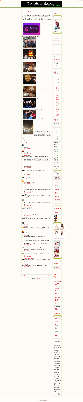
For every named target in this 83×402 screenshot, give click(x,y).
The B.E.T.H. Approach (57, 193)
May (56, 86)
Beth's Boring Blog (58, 281)
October (57, 79)
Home (23, 7)
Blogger (46, 400)
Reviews (40, 7)
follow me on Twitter (58, 178)
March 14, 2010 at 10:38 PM (27, 266)
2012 (56, 72)
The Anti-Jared (57, 196)
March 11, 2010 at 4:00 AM (27, 220)
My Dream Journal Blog (57, 60)
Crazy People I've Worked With (57, 313)
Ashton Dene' (26, 169)
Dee (24, 194)
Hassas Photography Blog (57, 330)
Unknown (25, 226)
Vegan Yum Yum (56, 40)
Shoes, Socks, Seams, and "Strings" (57, 300)
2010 (56, 74)
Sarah (25, 217)
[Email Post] (31, 140)
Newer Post (24, 275)
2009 (56, 119)
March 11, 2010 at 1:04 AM (27, 215)
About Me (27, 7)
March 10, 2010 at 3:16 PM (27, 178)
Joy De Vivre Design (57, 279)
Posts (56, 65)
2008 (56, 120)
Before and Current (54, 7)
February (57, 116)
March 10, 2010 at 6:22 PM (27, 192)
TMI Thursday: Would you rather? (57, 110)
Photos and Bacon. (57, 113)
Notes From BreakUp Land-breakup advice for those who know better (58, 289)
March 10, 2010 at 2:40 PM (27, 167)
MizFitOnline (57, 189)
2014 (56, 71)
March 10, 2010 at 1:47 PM (27, 148)
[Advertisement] (37, 272)
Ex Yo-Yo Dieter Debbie (27, 207)
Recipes (37, 7)
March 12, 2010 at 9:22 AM (27, 256)
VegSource (55, 35)
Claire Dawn (25, 235)
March (57, 88)
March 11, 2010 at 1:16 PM (27, 224)
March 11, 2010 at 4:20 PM (27, 233)
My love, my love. (57, 115)
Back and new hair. (57, 90)
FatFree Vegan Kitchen (57, 41)
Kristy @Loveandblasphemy (28, 221)
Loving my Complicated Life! (28, 258)
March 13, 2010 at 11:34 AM (27, 262)
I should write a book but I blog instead (57, 297)
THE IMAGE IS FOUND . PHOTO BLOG (57, 336)
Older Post (49, 275)
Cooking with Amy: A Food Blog (58, 209)
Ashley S (25, 264)
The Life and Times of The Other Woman (58, 293)
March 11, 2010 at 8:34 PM (27, 244)
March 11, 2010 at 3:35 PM (27, 229)
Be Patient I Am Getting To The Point (57, 284)
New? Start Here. (32, 7)
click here (37, 21)
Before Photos (49, 7)
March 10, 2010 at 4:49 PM (27, 183)
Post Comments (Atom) (38, 278)
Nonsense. (57, 97)
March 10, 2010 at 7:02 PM (27, 197)
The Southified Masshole (57, 309)
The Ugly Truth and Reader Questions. (57, 102)
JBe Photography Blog (57, 59)
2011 (56, 73)
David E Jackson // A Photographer (57, 333)
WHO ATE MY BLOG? (57, 183)
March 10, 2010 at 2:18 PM (27, 153)
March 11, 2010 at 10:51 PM (27, 250)
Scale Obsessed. (57, 92)
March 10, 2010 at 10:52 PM (27, 205)
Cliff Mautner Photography (57, 327)
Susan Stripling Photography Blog (57, 324)
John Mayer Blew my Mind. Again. (57, 95)
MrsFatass (56, 185)
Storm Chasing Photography (56, 14)
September (57, 80)
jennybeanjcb (58, 136)
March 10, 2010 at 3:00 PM (27, 174)
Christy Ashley (26, 252)
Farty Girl (56, 212)
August (57, 82)
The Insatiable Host (26, 155)
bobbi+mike (56, 321)
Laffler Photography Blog (57, 319)
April (56, 87)
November (57, 77)
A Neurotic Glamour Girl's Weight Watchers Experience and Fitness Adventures (57, 200)
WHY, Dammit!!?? (57, 99)
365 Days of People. (56, 311)
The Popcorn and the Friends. (57, 106)
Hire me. (44, 7)
